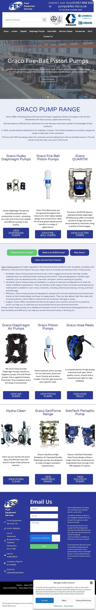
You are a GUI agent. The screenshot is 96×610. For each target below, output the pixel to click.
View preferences (83, 600)
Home (19, 585)
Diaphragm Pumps (37, 31)
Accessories (80, 31)
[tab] (22, 252)
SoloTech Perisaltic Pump (79, 412)
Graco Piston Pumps (48, 326)
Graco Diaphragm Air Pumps (16, 326)
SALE (90, 31)
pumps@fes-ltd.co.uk (72, 6)
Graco (6, 31)
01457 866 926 (82, 3)
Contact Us (48, 36)
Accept (45, 600)
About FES (28, 585)
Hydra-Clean (16, 411)
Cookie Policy (58, 606)
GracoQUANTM (80, 157)
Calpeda (23, 31)
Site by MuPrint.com (9, 606)
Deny (64, 600)
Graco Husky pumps (10, 267)
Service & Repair (66, 31)
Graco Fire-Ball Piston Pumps (48, 157)
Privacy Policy (68, 606)
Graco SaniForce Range (48, 412)
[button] (91, 583)
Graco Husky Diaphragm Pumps (16, 157)
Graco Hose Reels (80, 325)
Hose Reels (51, 31)
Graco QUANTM (9, 588)
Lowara (14, 31)
